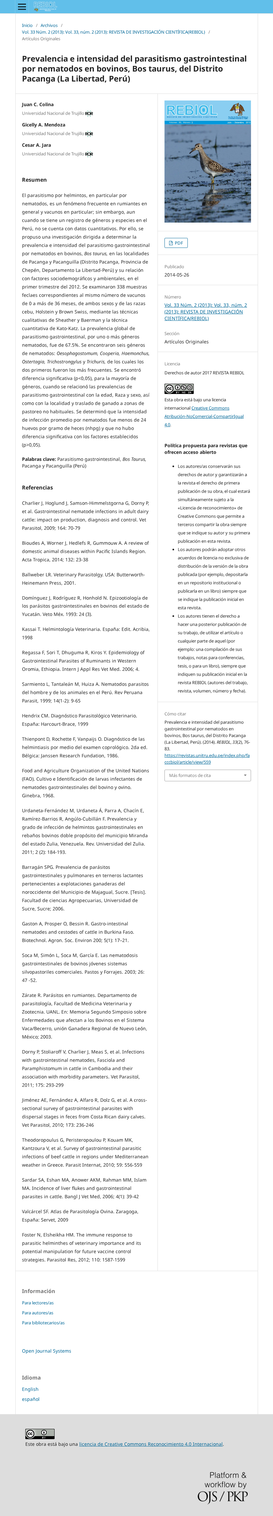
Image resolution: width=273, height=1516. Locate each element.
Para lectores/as (38, 1303)
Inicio (27, 25)
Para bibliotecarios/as (43, 1323)
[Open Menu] (22, 6)
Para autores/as (37, 1313)
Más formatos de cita (190, 775)
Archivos (49, 25)
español (31, 1399)
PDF (178, 243)
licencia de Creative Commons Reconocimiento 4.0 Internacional (151, 1444)
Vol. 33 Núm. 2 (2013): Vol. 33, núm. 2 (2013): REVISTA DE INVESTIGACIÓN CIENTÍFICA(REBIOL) (113, 32)
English (30, 1389)
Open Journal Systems (46, 1351)
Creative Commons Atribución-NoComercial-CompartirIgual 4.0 (204, 416)
